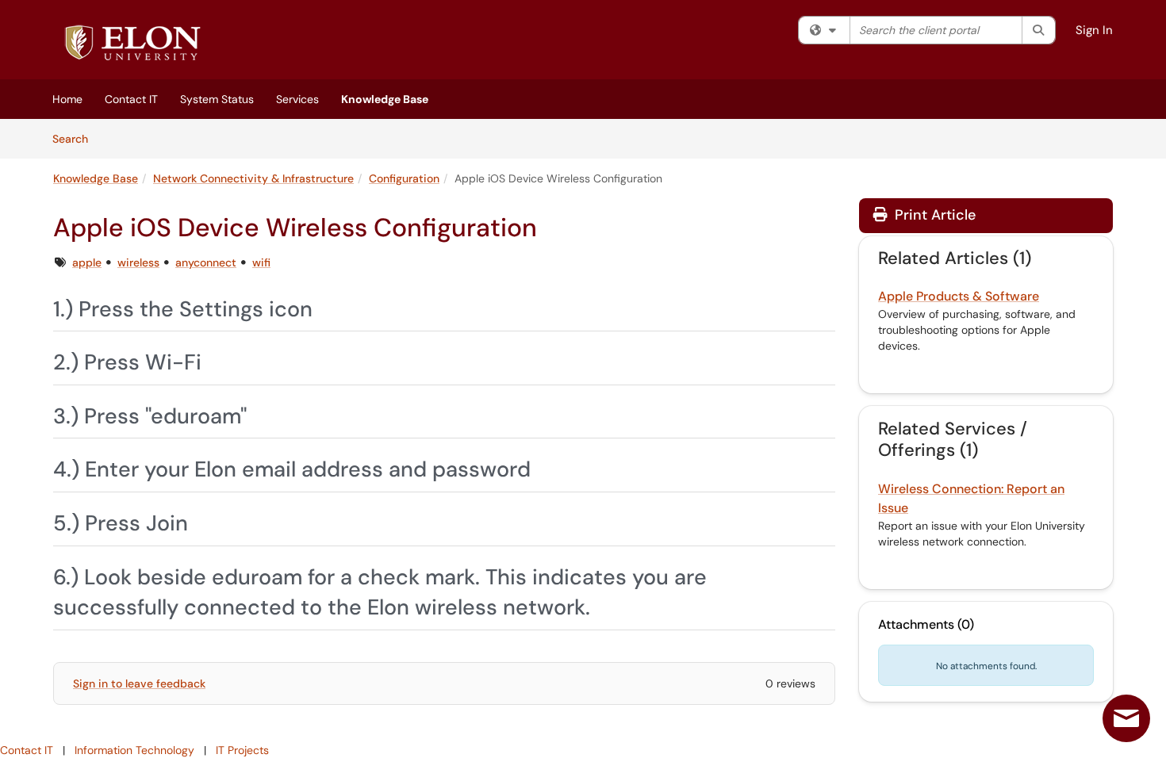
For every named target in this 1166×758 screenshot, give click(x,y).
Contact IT (131, 99)
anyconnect (205, 262)
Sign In (1094, 30)
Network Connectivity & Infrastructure (253, 178)
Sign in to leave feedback (139, 683)
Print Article (933, 214)
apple (87, 262)
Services (297, 99)
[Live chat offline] (1126, 718)
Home (67, 99)
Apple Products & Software (958, 296)
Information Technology (134, 750)
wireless (138, 262)
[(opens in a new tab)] (132, 43)
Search (75, 138)
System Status (217, 99)
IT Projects (242, 750)
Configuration (404, 178)
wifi (261, 262)
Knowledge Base (384, 99)
